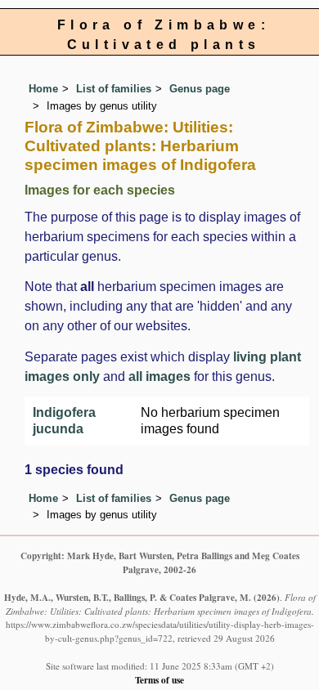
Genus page (199, 89)
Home (43, 89)
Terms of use (159, 680)
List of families (113, 89)
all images (159, 376)
